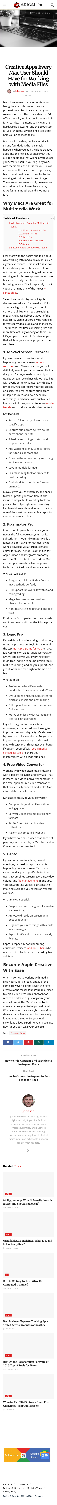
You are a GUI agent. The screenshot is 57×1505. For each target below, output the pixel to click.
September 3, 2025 (39, 91)
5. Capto (25, 244)
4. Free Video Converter (32, 240)
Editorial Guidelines (12, 1488)
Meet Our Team (34, 1488)
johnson (19, 91)
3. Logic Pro (26, 237)
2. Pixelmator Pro (29, 233)
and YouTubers (36, 948)
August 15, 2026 (11, 1288)
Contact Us (23, 1484)
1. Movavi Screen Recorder (33, 230)
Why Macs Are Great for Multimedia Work (30, 225)
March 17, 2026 (11, 1369)
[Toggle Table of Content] (50, 218)
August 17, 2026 (11, 1248)
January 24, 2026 (12, 1410)
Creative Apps (17, 1033)
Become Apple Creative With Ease (29, 247)
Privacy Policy (9, 1491)
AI (7, 1275)
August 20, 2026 (11, 1208)
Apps (8, 1194)
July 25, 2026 (10, 1329)
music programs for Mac (27, 648)
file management (28, 880)
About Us (7, 1484)
